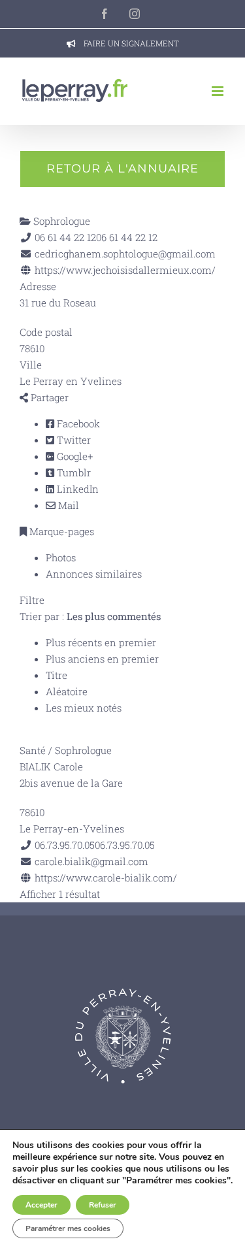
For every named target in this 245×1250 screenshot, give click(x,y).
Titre (56, 675)
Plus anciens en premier (102, 658)
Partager (48, 397)
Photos (61, 557)
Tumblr (72, 472)
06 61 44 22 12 (126, 237)
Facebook (77, 423)
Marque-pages (60, 531)
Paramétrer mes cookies (67, 1228)
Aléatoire (67, 691)
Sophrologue (60, 220)
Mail (67, 505)
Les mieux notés (84, 707)
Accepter (41, 1205)
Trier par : (90, 616)
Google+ (73, 456)
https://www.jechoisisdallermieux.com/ (125, 269)
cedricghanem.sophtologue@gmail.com (125, 253)
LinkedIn (76, 488)
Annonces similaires (94, 573)
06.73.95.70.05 (125, 844)
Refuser (102, 1205)
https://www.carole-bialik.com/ (106, 877)
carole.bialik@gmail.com (91, 861)
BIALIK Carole (51, 766)
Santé (33, 750)
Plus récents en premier (101, 642)
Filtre (32, 599)
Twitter (72, 439)
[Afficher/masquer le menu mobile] (218, 91)
